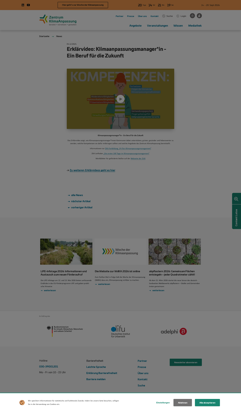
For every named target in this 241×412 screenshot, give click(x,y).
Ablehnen (182, 402)
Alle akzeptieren (207, 402)
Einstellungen (163, 402)
